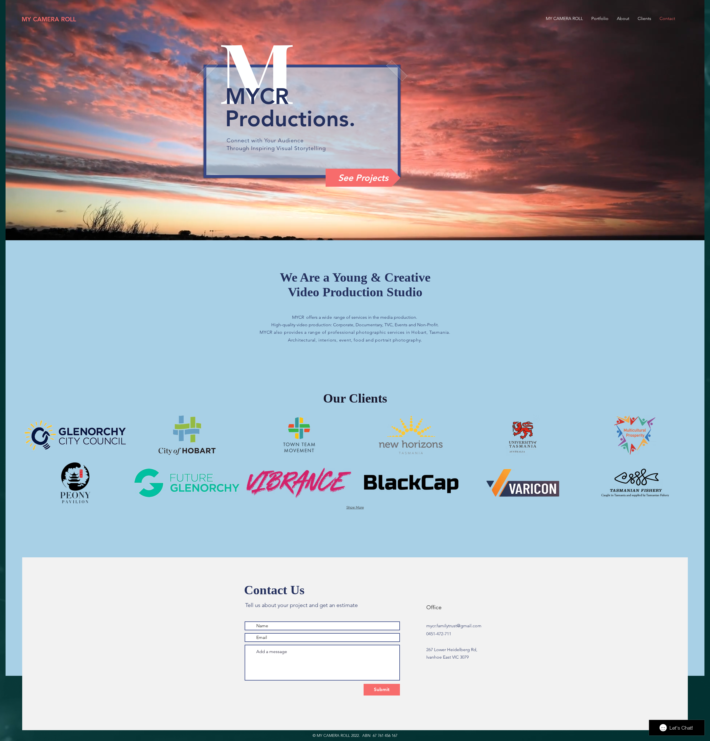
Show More (355, 507)
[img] (75, 435)
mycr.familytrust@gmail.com (453, 625)
